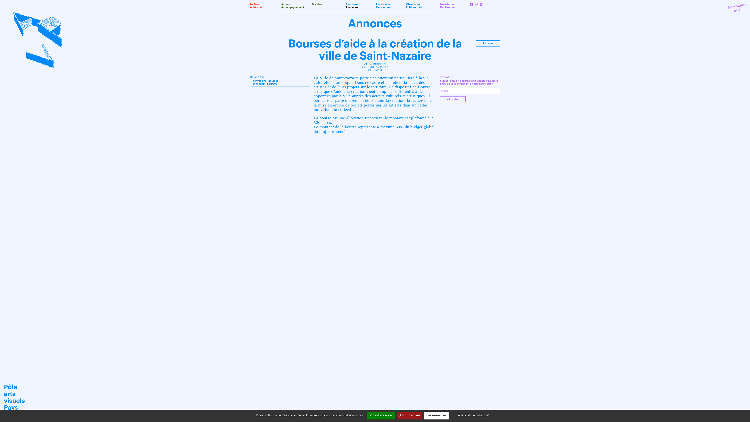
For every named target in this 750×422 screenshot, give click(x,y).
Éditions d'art (414, 7)
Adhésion (256, 7)
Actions (286, 4)
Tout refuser (411, 415)
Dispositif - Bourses (265, 83)
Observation (413, 4)
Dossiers (317, 4)
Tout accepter (382, 415)
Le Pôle (254, 4)
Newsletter (447, 4)
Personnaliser (436, 415)
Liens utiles (383, 7)
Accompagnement (292, 7)
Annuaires (352, 4)
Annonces (352, 7)
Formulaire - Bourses (266, 81)
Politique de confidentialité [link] (473, 415)
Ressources (383, 4)
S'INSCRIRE (453, 99)
